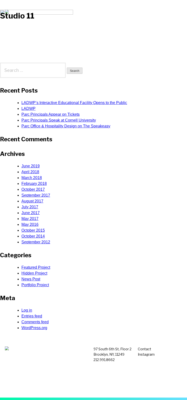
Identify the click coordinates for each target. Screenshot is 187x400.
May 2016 (29, 224)
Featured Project (35, 267)
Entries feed (31, 316)
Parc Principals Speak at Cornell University (58, 120)
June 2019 (30, 166)
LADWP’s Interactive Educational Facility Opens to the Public (74, 103)
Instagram (146, 354)
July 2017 (29, 207)
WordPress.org (34, 328)
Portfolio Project (35, 285)
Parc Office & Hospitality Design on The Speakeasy (65, 126)
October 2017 (33, 189)
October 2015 (33, 230)
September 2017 (35, 195)
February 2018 (34, 183)
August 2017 (32, 201)
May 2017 (29, 219)
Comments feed (35, 322)
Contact (144, 349)
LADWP (28, 108)
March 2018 (31, 178)
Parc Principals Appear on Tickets (50, 114)
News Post (30, 279)
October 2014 (33, 236)
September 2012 (35, 242)
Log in (26, 310)
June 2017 (30, 213)
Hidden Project (34, 273)
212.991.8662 (104, 360)
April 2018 (30, 172)
